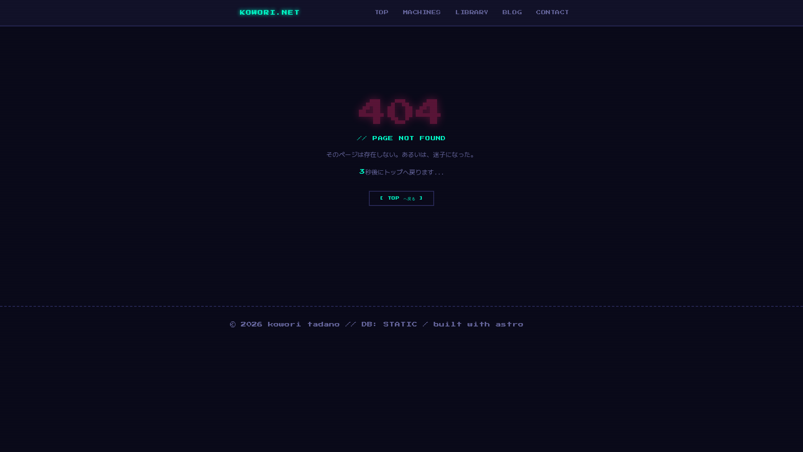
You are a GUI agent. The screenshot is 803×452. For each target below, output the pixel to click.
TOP (382, 12)
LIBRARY (471, 12)
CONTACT (552, 12)
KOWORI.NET (265, 12)
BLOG (512, 12)
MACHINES (422, 12)
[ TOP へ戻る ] (401, 198)
